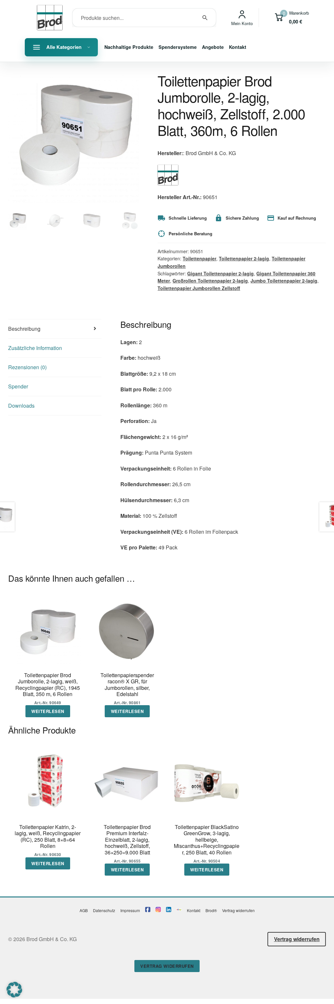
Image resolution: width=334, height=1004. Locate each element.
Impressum (130, 910)
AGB (84, 910)
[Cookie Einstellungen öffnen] (14, 995)
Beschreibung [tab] (24, 328)
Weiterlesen (47, 711)
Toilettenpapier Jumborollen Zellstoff (199, 288)
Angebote (213, 47)
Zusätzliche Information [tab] (35, 348)
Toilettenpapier (199, 258)
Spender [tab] (18, 386)
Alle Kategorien (64, 47)
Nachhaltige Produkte (128, 47)
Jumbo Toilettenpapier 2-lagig (283, 280)
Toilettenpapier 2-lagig (244, 258)
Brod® (211, 910)
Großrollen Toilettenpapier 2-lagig (210, 280)
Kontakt (237, 47)
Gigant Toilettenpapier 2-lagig (220, 273)
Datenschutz (104, 910)
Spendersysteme (178, 47)
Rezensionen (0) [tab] (27, 367)
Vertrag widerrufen (238, 910)
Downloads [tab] (21, 405)
